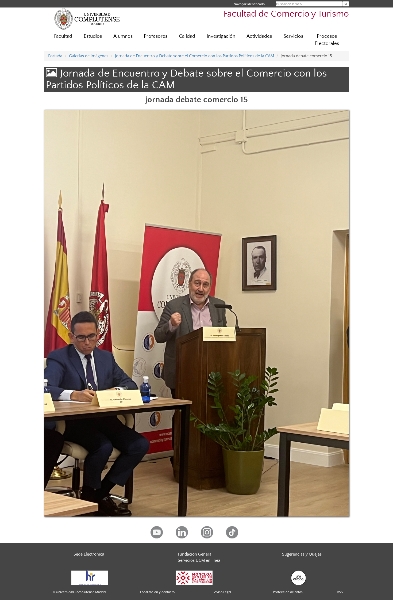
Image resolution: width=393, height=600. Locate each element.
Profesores (155, 36)
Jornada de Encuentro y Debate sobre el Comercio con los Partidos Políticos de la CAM (194, 56)
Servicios (293, 36)
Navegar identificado (249, 4)
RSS (340, 592)
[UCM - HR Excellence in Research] (89, 577)
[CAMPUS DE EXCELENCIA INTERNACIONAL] (194, 577)
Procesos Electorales (327, 39)
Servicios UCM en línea (199, 560)
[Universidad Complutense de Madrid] (87, 18)
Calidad (187, 36)
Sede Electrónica (89, 554)
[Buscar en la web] (346, 3)
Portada (55, 56)
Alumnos (123, 36)
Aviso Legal (222, 592)
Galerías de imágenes (88, 56)
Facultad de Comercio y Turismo (286, 14)
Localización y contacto (157, 592)
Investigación (221, 36)
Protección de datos (288, 592)
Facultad (63, 36)
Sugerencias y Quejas (302, 554)
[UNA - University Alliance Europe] (298, 577)
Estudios (93, 36)
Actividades (259, 36)
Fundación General (195, 554)
